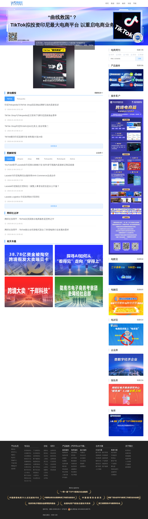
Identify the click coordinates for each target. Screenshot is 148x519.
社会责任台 (36, 478)
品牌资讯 (53, 450)
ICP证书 (64, 509)
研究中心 (14, 452)
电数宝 (13, 455)
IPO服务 (64, 477)
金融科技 (114, 472)
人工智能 (98, 469)
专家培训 (74, 463)
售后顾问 (74, 472)
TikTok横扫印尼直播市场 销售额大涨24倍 (24, 137)
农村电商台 (36, 456)
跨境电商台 (27, 450)
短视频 (64, 461)
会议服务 (83, 458)
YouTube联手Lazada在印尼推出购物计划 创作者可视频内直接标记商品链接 (39, 165)
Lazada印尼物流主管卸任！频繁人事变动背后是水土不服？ (32, 186)
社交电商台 (36, 453)
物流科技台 (36, 461)
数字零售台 (36, 467)
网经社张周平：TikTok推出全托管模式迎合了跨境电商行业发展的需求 (37, 230)
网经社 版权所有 (74, 488)
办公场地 (83, 461)
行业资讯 (53, 461)
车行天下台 (27, 481)
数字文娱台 (27, 475)
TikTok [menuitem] (9, 99)
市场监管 (114, 455)
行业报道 (53, 467)
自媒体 (64, 458)
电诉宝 (13, 457)
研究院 (73, 455)
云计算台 (27, 472)
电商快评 (65, 452)
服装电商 (105, 458)
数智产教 (114, 461)
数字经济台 (27, 470)
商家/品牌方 (114, 469)
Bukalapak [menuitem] (61, 159)
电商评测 (65, 455)
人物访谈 (65, 474)
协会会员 (83, 455)
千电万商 (14, 463)
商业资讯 (53, 453)
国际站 (46, 450)
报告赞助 (74, 452)
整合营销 (65, 472)
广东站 (46, 464)
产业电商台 (36, 450)
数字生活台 (36, 470)
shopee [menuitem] (20, 159)
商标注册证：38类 (48, 515)
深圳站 (46, 475)
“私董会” (82, 452)
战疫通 (13, 468)
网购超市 (14, 466)
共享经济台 (27, 467)
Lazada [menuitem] (10, 159)
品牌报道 (53, 459)
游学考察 (74, 458)
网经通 (64, 466)
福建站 (46, 470)
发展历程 (128, 453)
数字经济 (98, 452)
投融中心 (14, 460)
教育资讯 (53, 456)
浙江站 (46, 461)
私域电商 (98, 458)
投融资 (82, 463)
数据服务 (74, 461)
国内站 (46, 453)
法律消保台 (36, 464)
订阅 (139, 58)
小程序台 (36, 475)
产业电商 (105, 461)
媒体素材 (128, 467)
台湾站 (46, 478)
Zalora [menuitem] (72, 159)
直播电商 (98, 455)
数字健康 (105, 466)
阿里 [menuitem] (37, 159)
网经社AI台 (27, 478)
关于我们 (129, 446)
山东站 (46, 467)
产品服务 (128, 464)
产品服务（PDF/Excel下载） (74, 446)
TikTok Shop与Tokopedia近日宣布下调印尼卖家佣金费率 (31, 115)
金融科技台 (27, 464)
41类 (55, 515)
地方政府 (114, 452)
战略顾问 (74, 469)
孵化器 (113, 466)
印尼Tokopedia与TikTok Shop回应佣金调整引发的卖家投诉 (32, 105)
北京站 (46, 456)
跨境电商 (105, 455)
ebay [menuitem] (30, 159)
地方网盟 (74, 474)
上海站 (46, 459)
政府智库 (74, 466)
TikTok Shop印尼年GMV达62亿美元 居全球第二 (27, 126)
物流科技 (105, 463)
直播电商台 (27, 461)
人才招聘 (128, 461)
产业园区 (114, 463)
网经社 (13, 449)
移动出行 (98, 463)
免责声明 (128, 459)
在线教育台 (27, 453)
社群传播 (65, 463)
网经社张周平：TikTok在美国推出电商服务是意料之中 (29, 219)
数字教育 (98, 466)
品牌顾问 (83, 466)
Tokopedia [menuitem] (21, 99)
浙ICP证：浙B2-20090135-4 (52, 509)
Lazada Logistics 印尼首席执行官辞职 (22, 197)
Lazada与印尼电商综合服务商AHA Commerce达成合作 (30, 175)
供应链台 (36, 472)
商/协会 (113, 458)
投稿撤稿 (128, 456)
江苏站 (46, 472)
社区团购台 (27, 456)
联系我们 (128, 450)
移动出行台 (27, 459)
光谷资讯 (53, 464)
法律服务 (114, 474)
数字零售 (105, 452)
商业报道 (53, 470)
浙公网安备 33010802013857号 (80, 509)
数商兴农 (98, 461)
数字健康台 (36, 459)
